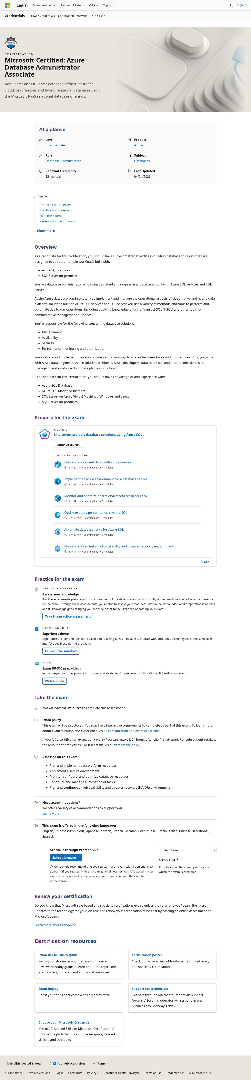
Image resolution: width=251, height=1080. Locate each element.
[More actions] (242, 24)
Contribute (75, 1073)
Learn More (51, 813)
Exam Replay (48, 989)
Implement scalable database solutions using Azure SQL (98, 435)
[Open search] (232, 5)
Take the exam (50, 216)
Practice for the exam (55, 210)
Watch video (54, 681)
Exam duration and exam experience (133, 731)
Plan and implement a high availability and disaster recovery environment (118, 546)
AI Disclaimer (13, 1073)
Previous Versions (38, 1073)
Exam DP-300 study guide (58, 955)
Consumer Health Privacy (120, 1073)
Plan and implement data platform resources (97, 462)
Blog (58, 1073)
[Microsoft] (7, 5)
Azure (138, 145)
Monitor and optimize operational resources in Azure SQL (107, 496)
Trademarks (174, 1073)
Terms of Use (152, 1073)
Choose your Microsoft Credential (64, 1022)
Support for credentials (150, 989)
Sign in (241, 5)
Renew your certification (57, 221)
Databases (142, 161)
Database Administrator (63, 161)
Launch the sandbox (61, 651)
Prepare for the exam (55, 205)
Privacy (91, 1073)
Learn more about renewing (55, 925)
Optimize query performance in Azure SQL (95, 512)
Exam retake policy (126, 745)
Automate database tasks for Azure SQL (94, 529)
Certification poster (147, 955)
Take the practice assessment (68, 616)
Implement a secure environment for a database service (105, 479)
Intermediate (55, 145)
